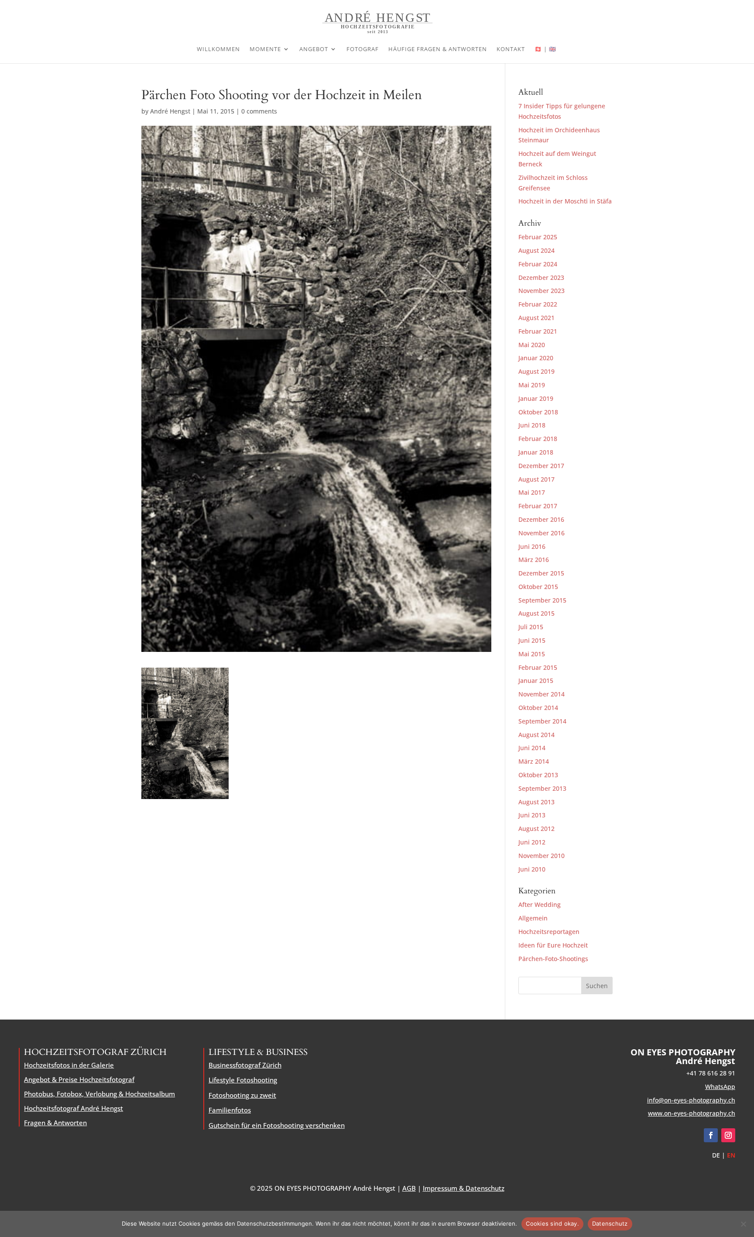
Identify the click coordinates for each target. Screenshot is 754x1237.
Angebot (313, 49)
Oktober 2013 (538, 775)
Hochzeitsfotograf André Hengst (73, 1108)
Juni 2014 (531, 748)
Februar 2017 (537, 506)
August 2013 (536, 802)
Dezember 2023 (541, 277)
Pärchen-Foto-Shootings (553, 958)
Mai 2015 (531, 654)
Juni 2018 (531, 425)
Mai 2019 (531, 385)
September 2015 (542, 600)
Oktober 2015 (538, 586)
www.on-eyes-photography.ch (691, 1113)
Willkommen (218, 49)
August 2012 (536, 828)
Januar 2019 (535, 398)
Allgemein (533, 918)
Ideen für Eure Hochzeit (553, 945)
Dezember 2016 (541, 519)
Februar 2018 (537, 438)
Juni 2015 (531, 640)
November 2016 (541, 533)
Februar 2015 (537, 667)
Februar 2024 (537, 264)
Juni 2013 (531, 815)
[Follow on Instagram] (728, 1135)
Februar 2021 (537, 331)
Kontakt (511, 49)
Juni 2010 (531, 869)
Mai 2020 (531, 345)
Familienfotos (230, 1110)
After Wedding (539, 904)
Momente (265, 49)
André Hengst (170, 111)
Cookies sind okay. (552, 1223)
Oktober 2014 (538, 707)
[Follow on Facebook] (711, 1135)
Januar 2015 (535, 680)
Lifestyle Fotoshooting (243, 1079)
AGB (409, 1188)
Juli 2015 (530, 627)
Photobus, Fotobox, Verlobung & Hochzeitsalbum (99, 1093)
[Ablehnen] (743, 1224)
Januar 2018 (535, 452)
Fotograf (362, 49)
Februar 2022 (537, 304)
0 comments (259, 111)
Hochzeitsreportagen (548, 931)
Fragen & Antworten (55, 1122)
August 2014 (536, 734)
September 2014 (542, 721)
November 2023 (541, 290)
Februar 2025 (537, 237)
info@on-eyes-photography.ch (691, 1100)
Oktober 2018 (538, 412)
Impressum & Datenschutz (463, 1188)
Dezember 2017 (541, 466)
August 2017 (536, 479)
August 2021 (536, 318)
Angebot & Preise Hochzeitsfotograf (79, 1079)
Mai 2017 (531, 492)
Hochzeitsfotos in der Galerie (69, 1065)
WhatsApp (720, 1086)
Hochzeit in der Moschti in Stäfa (565, 201)
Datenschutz (610, 1223)
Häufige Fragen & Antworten (437, 49)
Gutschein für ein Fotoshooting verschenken (277, 1125)
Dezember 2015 (541, 573)
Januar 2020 (535, 358)
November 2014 (541, 694)
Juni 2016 (531, 546)
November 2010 (541, 855)
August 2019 (536, 371)
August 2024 (536, 250)
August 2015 (536, 613)
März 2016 (533, 559)
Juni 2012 (531, 842)
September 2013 (542, 788)
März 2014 (533, 761)
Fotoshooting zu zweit (242, 1095)
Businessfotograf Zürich (245, 1065)
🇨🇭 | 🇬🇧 (545, 49)
